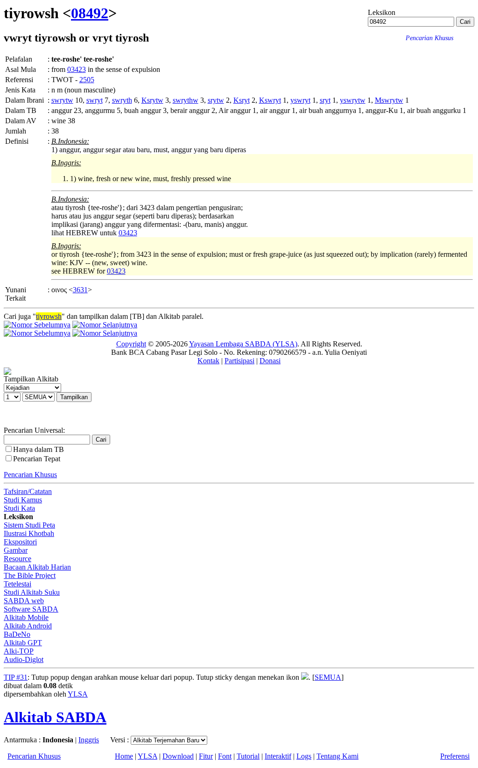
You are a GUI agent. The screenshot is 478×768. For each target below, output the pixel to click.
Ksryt (241, 100)
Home (124, 756)
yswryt (300, 100)
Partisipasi (239, 361)
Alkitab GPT (23, 643)
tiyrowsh (49, 316)
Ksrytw (152, 100)
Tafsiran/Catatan (28, 491)
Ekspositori (20, 542)
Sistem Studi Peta (29, 525)
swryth (122, 100)
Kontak (208, 361)
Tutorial (248, 756)
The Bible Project (30, 575)
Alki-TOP (19, 651)
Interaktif (278, 756)
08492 (89, 13)
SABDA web (24, 601)
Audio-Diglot (23, 659)
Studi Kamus (23, 500)
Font (225, 756)
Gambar (16, 550)
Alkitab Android (28, 626)
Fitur (206, 756)
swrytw (62, 100)
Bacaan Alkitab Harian (37, 567)
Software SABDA (31, 609)
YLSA (78, 694)
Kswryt (270, 100)
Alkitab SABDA (55, 717)
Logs (303, 756)
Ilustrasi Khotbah (29, 533)
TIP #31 (16, 677)
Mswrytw (389, 100)
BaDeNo (17, 634)
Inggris (88, 740)
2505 (86, 80)
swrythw (185, 100)
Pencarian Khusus (30, 475)
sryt (325, 100)
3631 (80, 290)
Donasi (270, 361)
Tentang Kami (337, 756)
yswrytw (353, 100)
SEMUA (328, 677)
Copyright (131, 344)
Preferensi (455, 756)
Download (178, 756)
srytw (216, 100)
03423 (76, 69)
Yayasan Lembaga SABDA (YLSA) (243, 344)
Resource (17, 559)
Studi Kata (19, 508)
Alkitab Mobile (26, 617)
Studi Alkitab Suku (32, 592)
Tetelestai (17, 584)
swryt (94, 100)
